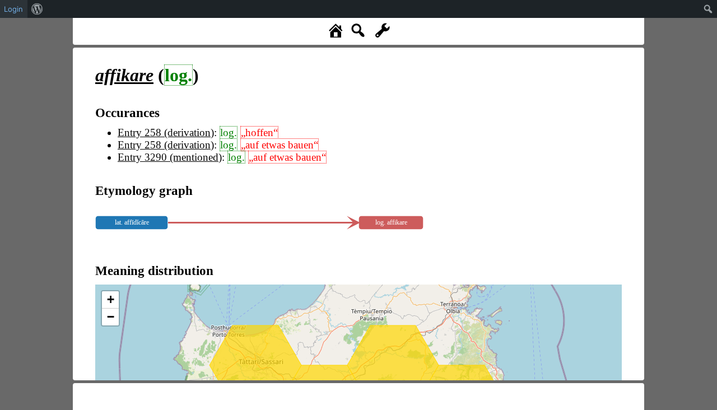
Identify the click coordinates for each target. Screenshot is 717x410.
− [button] (110, 317)
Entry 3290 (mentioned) (170, 157)
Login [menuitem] (13, 8)
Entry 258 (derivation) (166, 132)
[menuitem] (37, 9)
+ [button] (110, 299)
